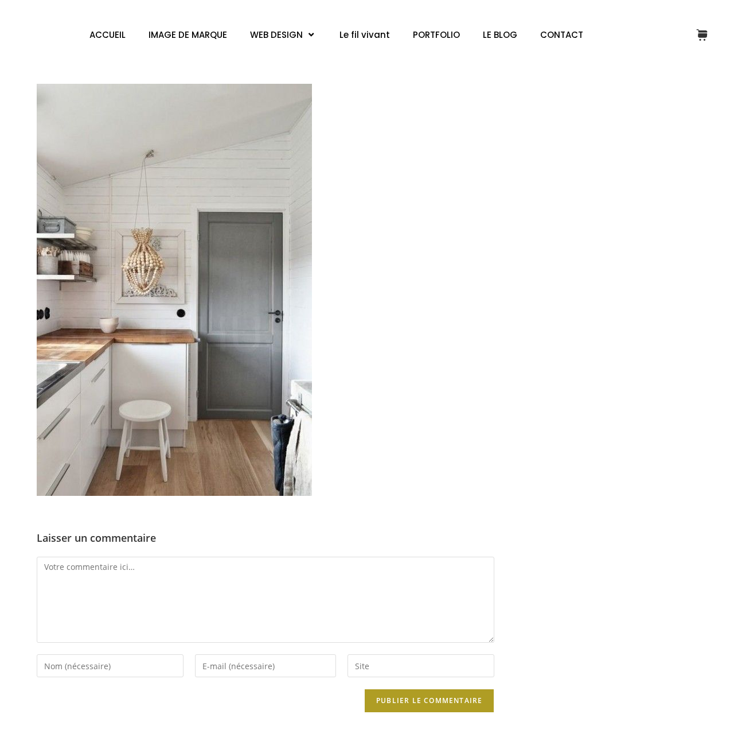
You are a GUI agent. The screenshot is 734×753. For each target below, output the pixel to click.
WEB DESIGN (276, 35)
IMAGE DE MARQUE (188, 35)
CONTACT (561, 35)
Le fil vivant (364, 35)
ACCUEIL (107, 35)
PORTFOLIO (436, 35)
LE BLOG (500, 35)
